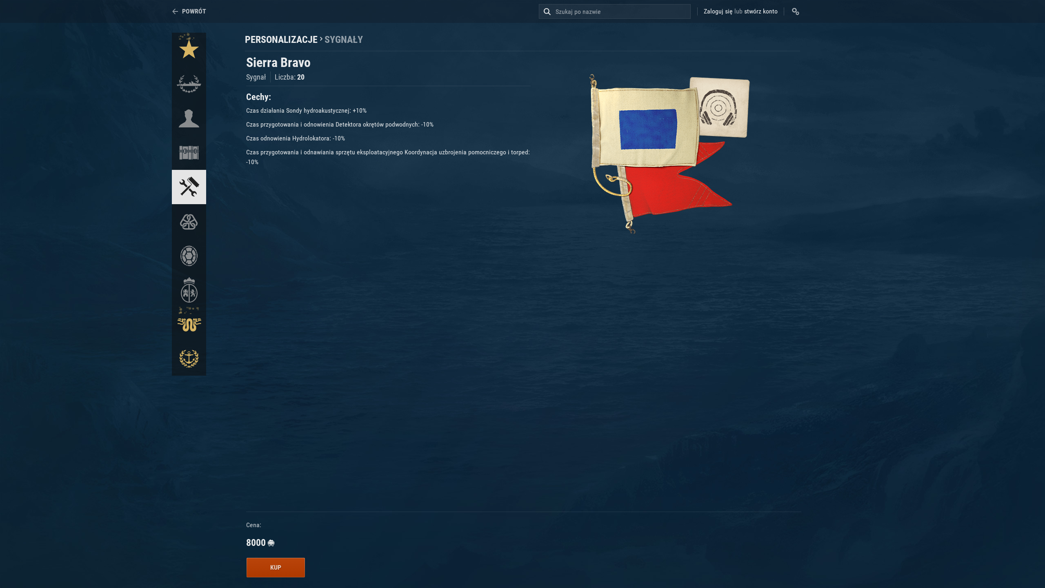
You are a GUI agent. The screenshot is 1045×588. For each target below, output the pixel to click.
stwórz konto (761, 11)
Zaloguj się (718, 11)
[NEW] (189, 50)
